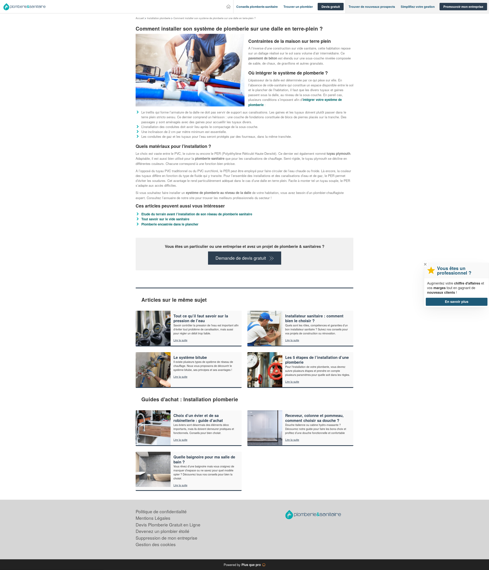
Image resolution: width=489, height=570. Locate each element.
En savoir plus (456, 301)
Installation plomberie (158, 18)
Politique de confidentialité (161, 511)
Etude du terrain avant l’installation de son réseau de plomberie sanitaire (196, 214)
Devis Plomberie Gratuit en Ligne (168, 524)
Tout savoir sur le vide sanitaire (165, 219)
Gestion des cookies (156, 544)
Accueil (140, 18)
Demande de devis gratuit (240, 258)
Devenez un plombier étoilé (162, 531)
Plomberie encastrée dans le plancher (169, 224)
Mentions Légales (153, 518)
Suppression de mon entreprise (166, 538)
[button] (257, 6)
